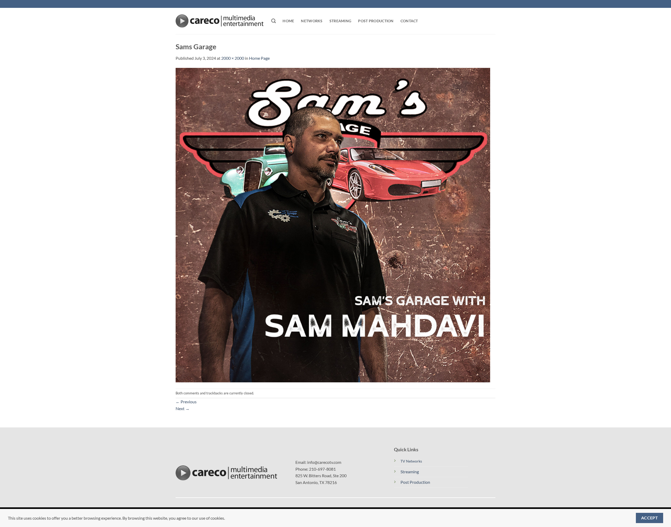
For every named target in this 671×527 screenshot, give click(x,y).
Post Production (375, 21)
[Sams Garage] (333, 224)
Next (183, 408)
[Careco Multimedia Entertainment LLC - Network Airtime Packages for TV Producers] (219, 21)
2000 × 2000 (232, 58)
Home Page (259, 58)
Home (288, 21)
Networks (311, 21)
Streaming (340, 21)
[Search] (273, 21)
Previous (186, 401)
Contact (409, 21)
